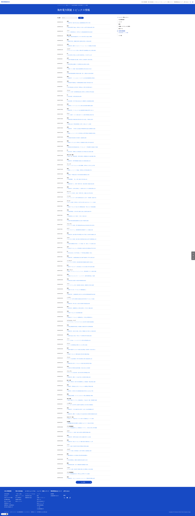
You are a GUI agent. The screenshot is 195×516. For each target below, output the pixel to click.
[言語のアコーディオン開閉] (193, 2)
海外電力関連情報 (74, 5)
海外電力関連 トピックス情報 (123, 32)
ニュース (120, 21)
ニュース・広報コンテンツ (66, 5)
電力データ (121, 28)
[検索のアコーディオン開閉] (190, 2)
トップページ (59, 5)
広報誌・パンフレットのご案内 (124, 26)
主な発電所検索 (121, 19)
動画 (119, 24)
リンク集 (120, 35)
